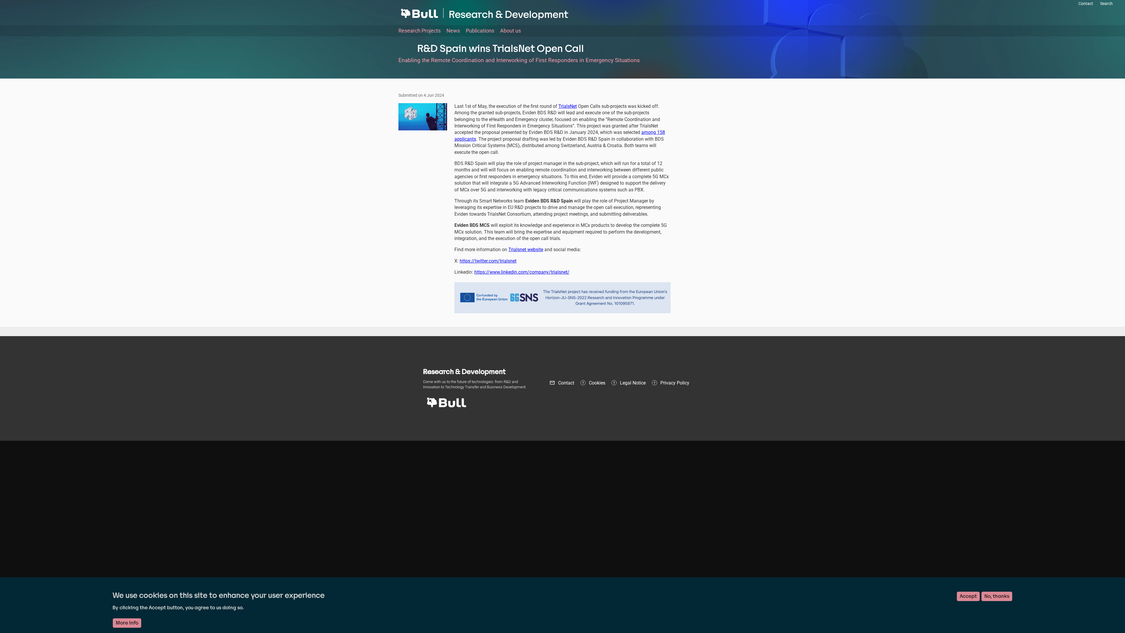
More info (127, 623)
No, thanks (996, 596)
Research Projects (419, 31)
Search (1106, 3)
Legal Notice (633, 383)
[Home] (562, 12)
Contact (566, 383)
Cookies (597, 383)
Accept (968, 596)
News (453, 31)
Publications (480, 31)
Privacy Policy (674, 383)
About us (510, 31)
